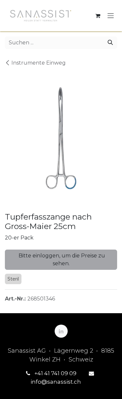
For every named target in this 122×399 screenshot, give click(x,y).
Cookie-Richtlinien (46, 368)
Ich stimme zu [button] (95, 388)
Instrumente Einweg (38, 63)
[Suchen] (110, 43)
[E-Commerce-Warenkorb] (97, 15)
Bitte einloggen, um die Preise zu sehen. (61, 260)
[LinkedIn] (61, 331)
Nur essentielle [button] (53, 388)
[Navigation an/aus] (110, 16)
